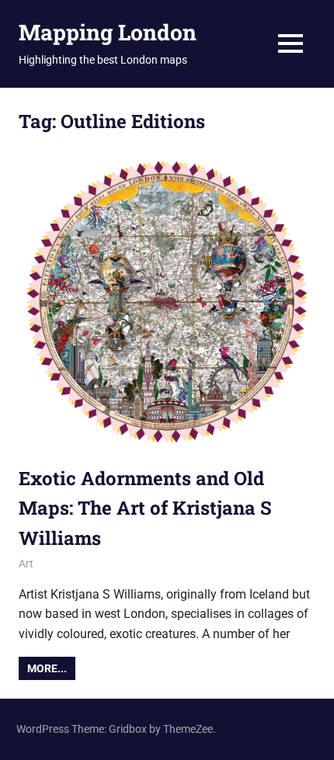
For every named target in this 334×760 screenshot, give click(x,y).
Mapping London (108, 32)
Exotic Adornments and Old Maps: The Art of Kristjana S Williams (145, 508)
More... (47, 668)
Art (26, 563)
